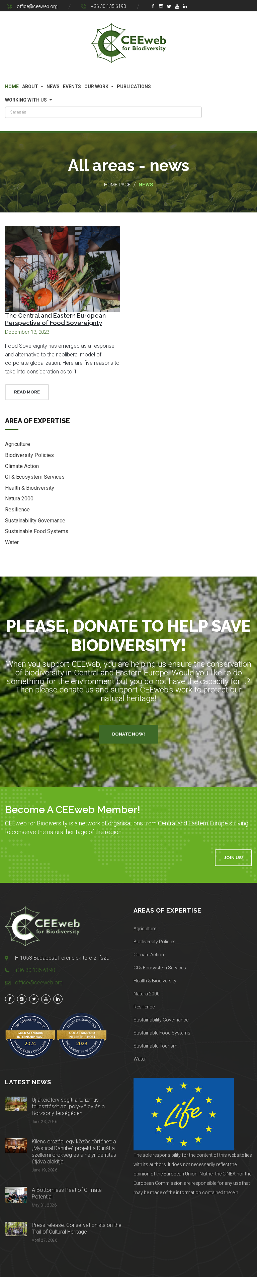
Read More (27, 391)
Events (72, 86)
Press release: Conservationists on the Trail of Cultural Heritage (76, 1228)
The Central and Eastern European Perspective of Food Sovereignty (55, 319)
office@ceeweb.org (37, 6)
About (30, 86)
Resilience (17, 509)
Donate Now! (128, 734)
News (53, 86)
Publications (134, 86)
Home (12, 86)
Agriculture (17, 444)
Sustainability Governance (35, 520)
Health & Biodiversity (29, 488)
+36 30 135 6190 (108, 6)
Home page (117, 185)
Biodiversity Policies (29, 455)
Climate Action (22, 466)
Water (12, 542)
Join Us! (233, 857)
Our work (96, 86)
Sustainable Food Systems (36, 531)
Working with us (26, 100)
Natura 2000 (19, 498)
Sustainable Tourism (155, 1046)
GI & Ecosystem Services (35, 477)
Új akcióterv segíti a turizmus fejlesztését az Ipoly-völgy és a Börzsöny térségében (68, 1106)
